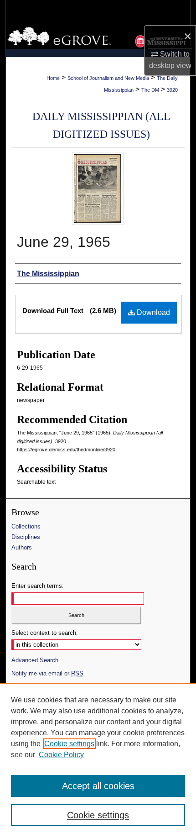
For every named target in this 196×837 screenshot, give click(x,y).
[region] (98, 760)
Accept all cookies (98, 786)
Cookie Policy (61, 755)
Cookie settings (69, 744)
